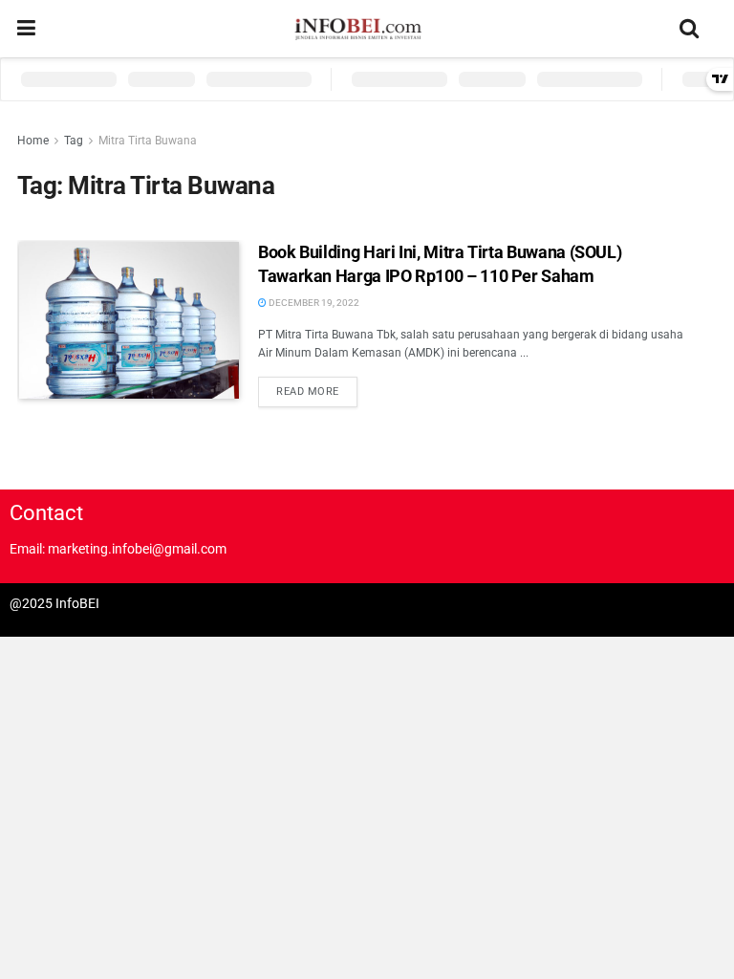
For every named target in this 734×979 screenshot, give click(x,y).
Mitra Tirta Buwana (147, 140)
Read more (307, 391)
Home (33, 140)
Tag (73, 140)
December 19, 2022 (313, 302)
